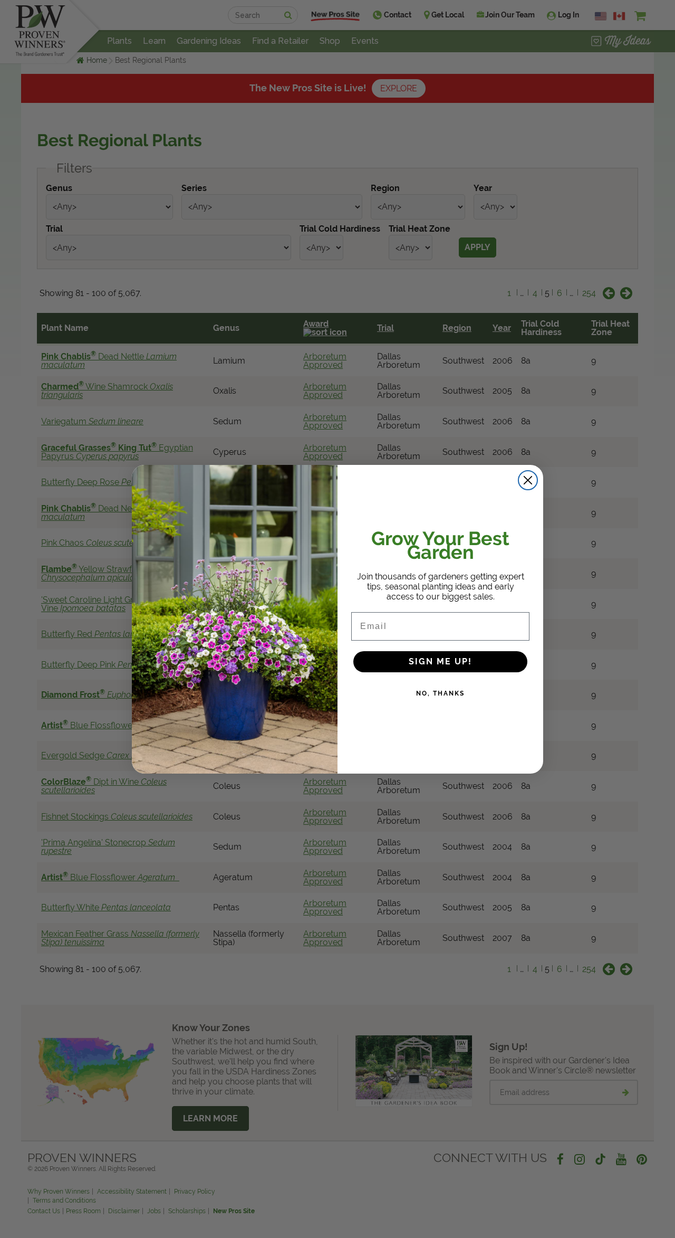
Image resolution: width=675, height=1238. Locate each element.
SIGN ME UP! (440, 661)
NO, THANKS (440, 693)
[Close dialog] (528, 480)
